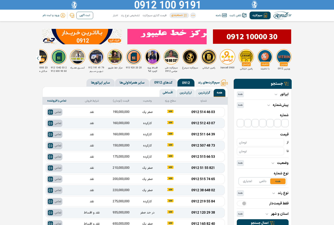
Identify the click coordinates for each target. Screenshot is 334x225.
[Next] (38, 58)
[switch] (242, 203)
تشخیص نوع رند (130, 15)
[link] (71, 15)
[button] (179, 15)
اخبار (115, 15)
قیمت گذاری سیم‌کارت (154, 15)
